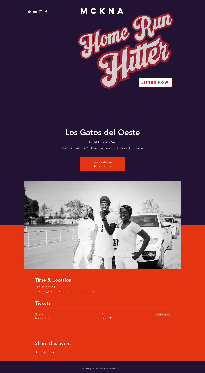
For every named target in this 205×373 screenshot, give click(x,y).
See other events (102, 166)
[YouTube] (35, 12)
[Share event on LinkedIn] (52, 352)
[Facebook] (46, 12)
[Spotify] (29, 12)
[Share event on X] (44, 352)
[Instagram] (41, 12)
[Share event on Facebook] (36, 352)
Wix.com (119, 368)
